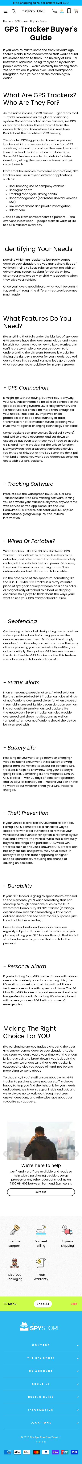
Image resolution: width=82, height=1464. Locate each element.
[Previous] (6, 1154)
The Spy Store (41, 1358)
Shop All (43, 1304)
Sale (74, 1304)
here (42, 916)
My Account (41, 1371)
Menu (12, 1304)
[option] (41, 1159)
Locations (41, 1422)
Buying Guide (41, 1397)
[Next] (76, 1154)
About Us (41, 1384)
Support (41, 1192)
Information (41, 1409)
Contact (41, 1345)
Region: (41, 1442)
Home (7, 21)
